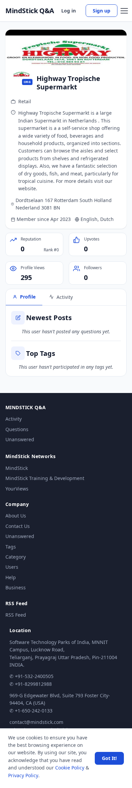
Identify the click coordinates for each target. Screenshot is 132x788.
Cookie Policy (69, 767)
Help (10, 577)
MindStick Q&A (29, 10)
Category (15, 557)
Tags (10, 546)
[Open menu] (124, 11)
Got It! (109, 758)
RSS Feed (15, 615)
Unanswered (19, 439)
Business (15, 587)
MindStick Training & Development (44, 478)
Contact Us (17, 526)
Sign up (101, 10)
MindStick (16, 468)
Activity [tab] (65, 297)
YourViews (16, 488)
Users (11, 567)
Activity (13, 419)
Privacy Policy (23, 775)
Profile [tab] (28, 296)
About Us (15, 515)
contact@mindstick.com (36, 722)
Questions (16, 429)
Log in (68, 10)
